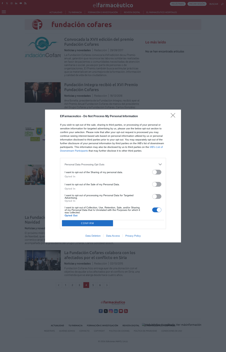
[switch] (156, 172)
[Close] (174, 116)
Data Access (113, 235)
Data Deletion (93, 235)
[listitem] (113, 164)
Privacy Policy (133, 235)
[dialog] (113, 176)
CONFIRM (87, 223)
